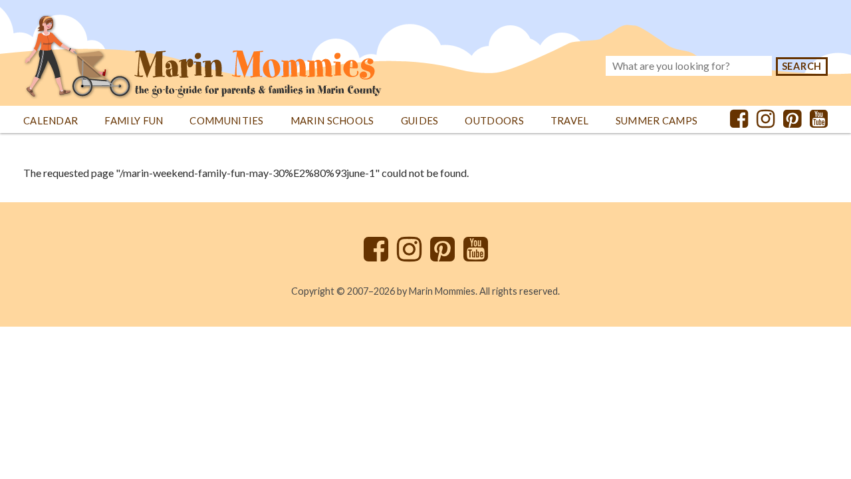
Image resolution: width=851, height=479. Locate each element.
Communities (226, 121)
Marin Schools (332, 121)
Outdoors (494, 121)
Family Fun (133, 121)
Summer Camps (657, 121)
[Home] (202, 49)
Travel (569, 121)
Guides (420, 121)
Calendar (50, 121)
